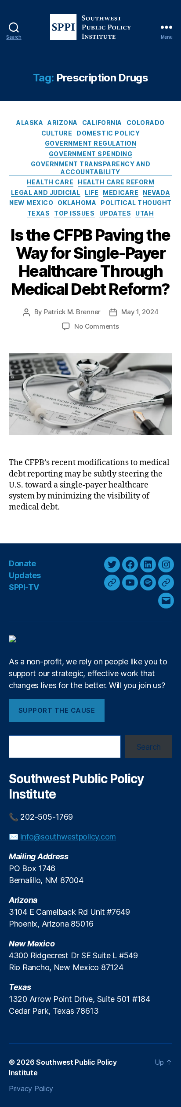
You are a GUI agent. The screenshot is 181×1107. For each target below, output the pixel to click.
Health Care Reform (116, 182)
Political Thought (136, 202)
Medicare (120, 192)
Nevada (156, 192)
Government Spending (91, 154)
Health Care (50, 182)
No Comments (96, 326)
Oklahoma (77, 202)
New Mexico (31, 202)
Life (91, 192)
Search (149, 746)
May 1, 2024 (139, 312)
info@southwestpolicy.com (68, 836)
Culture (56, 133)
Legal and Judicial (45, 192)
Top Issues (74, 213)
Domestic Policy (108, 133)
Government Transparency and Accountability (91, 168)
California (102, 122)
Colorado (146, 122)
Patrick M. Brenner (72, 312)
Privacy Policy (31, 1088)
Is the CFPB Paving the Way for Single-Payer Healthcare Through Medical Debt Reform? (90, 262)
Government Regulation (91, 143)
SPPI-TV (24, 587)
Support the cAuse (56, 710)
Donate (22, 563)
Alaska (29, 122)
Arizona (62, 122)
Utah (144, 213)
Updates (115, 213)
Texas (38, 213)
